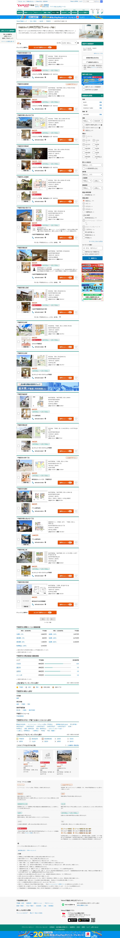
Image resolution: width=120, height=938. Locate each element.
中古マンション (38, 12)
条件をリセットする (98, 53)
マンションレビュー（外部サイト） (56, 884)
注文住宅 (64, 12)
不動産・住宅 (20, 903)
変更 (101, 102)
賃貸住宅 (19, 12)
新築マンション (28, 12)
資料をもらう (65, 77)
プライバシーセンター (42, 927)
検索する (94, 258)
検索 (101, 1)
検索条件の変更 (87, 95)
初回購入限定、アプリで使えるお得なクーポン (54, 6)
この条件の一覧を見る (73, 745)
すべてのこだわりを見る (96, 241)
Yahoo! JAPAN (74, 1)
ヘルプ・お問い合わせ (92, 927)
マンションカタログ (22, 913)
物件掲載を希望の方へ (62, 927)
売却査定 (74, 12)
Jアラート (97, 1)
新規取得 (46, 5)
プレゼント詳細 (28, 833)
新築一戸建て (47, 12)
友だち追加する (70, 904)
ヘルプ (80, 1)
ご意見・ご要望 (80, 927)
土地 (69, 12)
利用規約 (52, 927)
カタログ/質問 (83, 12)
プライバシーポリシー (28, 927)
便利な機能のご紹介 (82, 905)
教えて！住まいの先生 (36, 913)
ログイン (37, 6)
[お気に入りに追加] (76, 77)
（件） (20, 634)
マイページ (94, 67)
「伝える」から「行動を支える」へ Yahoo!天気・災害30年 (32, 1)
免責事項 (72, 927)
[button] (19, 752)
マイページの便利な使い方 (7, 41)
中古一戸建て (56, 12)
